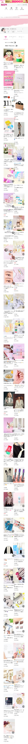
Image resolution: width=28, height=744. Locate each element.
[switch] (14, 42)
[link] (9, 55)
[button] (3, 30)
